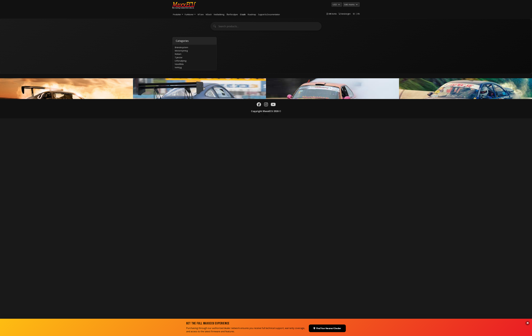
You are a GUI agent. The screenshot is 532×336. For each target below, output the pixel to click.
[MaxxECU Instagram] (266, 105)
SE (354, 13)
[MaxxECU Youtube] (273, 105)
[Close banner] (527, 323)
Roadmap (252, 14)
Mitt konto (332, 13)
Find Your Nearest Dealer (328, 328)
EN (358, 13)
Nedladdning (219, 14)
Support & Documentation (269, 14)
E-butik (242, 14)
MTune (201, 14)
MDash (209, 14)
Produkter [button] (177, 14)
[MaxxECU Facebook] (259, 105)
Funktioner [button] (189, 14)
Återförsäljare (232, 14)
